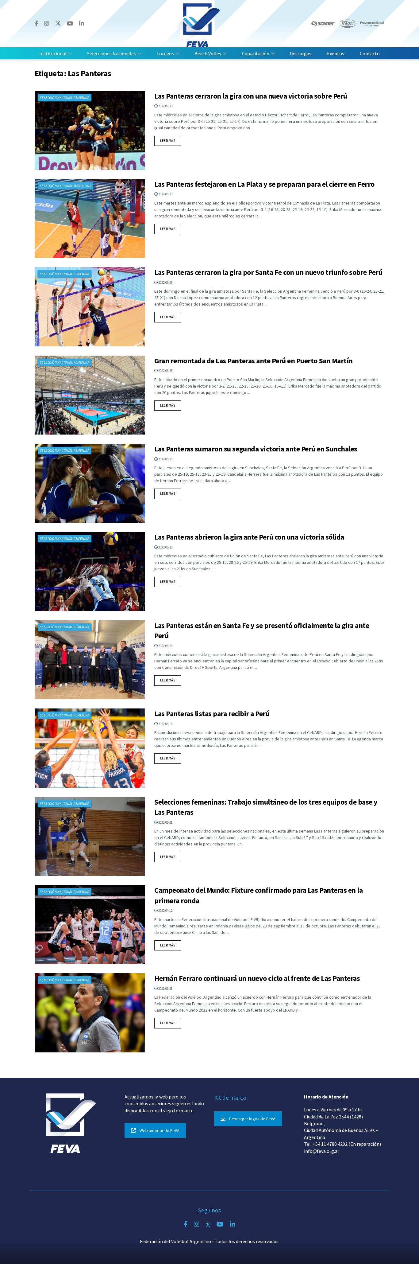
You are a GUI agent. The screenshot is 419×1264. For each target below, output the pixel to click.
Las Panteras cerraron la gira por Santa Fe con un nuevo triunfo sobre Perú (268, 272)
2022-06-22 (165, 547)
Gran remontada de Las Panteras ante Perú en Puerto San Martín (253, 360)
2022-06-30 (165, 106)
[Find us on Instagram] (46, 23)
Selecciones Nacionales (111, 53)
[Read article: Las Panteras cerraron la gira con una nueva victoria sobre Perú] (90, 130)
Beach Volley (207, 53)
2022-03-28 (165, 988)
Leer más (170, 140)
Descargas (300, 53)
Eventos (335, 53)
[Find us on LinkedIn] (81, 23)
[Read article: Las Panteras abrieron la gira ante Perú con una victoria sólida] (90, 571)
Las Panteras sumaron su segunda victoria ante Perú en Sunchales (255, 449)
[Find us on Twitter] (58, 23)
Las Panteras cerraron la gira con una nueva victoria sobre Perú (250, 96)
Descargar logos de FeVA (252, 1119)
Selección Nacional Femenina (65, 98)
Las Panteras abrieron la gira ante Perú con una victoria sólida (249, 537)
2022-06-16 (165, 724)
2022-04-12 (165, 910)
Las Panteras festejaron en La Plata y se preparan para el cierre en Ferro (264, 184)
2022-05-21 (165, 822)
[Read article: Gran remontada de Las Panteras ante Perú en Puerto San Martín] (90, 395)
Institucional (53, 53)
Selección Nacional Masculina (65, 186)
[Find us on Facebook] (36, 23)
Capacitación (255, 53)
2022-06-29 (165, 282)
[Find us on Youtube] (70, 23)
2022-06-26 (165, 371)
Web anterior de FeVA (159, 1130)
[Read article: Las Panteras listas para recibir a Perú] (90, 747)
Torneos (165, 53)
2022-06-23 (165, 646)
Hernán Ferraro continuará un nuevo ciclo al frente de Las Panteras (257, 978)
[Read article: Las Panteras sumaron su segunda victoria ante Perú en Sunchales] (90, 483)
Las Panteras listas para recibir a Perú (211, 713)
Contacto (370, 53)
